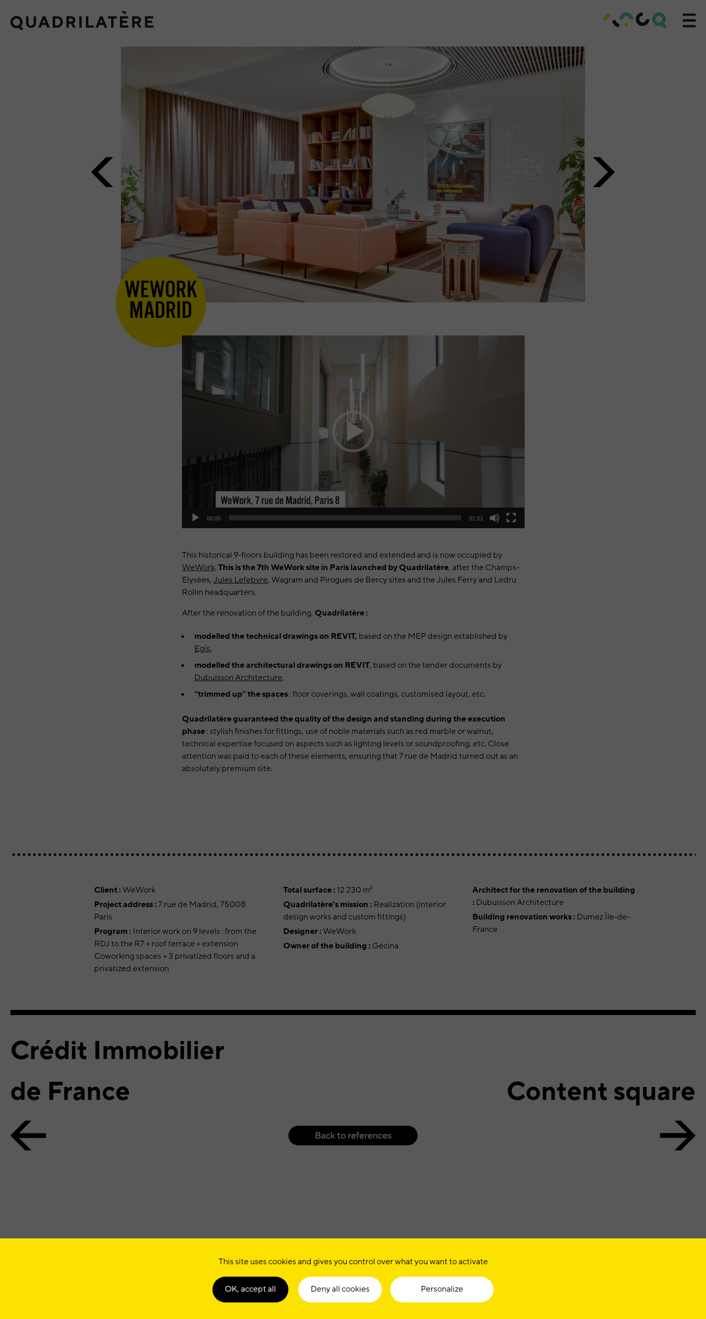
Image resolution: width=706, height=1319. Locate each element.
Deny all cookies (340, 1289)
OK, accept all (250, 1289)
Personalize (442, 1289)
